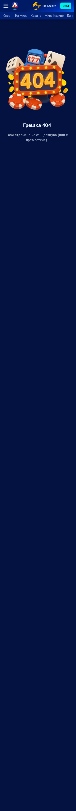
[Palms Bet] (37, 6)
